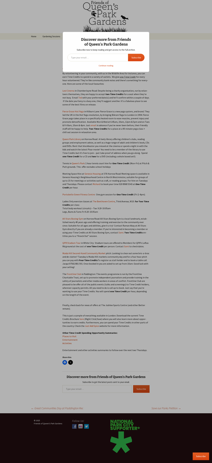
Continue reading (106, 65)
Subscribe (136, 57)
